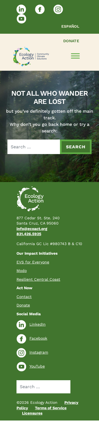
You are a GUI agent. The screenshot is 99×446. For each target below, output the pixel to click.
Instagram (38, 352)
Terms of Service (51, 408)
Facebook (38, 338)
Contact (24, 296)
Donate (71, 41)
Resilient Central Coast (38, 279)
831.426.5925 (28, 234)
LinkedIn (37, 324)
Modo (21, 270)
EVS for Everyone (32, 262)
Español (70, 26)
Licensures (32, 413)
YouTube (37, 366)
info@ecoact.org (31, 228)
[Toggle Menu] (75, 56)
